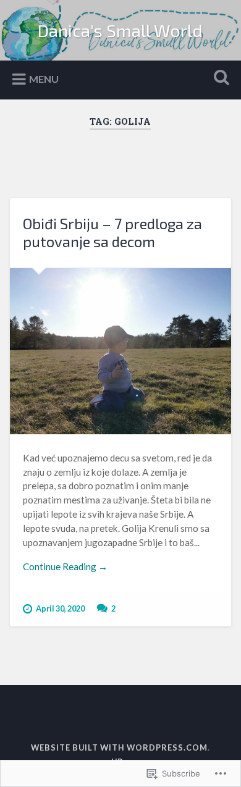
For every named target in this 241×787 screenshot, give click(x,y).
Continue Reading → (65, 566)
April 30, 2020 (60, 608)
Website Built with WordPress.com (119, 747)
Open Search (219, 79)
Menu (44, 79)
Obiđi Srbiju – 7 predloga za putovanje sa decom (112, 232)
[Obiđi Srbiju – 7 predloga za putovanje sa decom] (121, 351)
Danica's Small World (120, 30)
